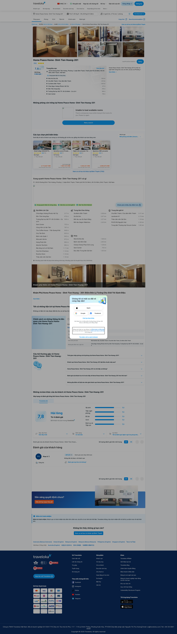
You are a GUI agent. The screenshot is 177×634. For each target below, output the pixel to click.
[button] (88, 318)
